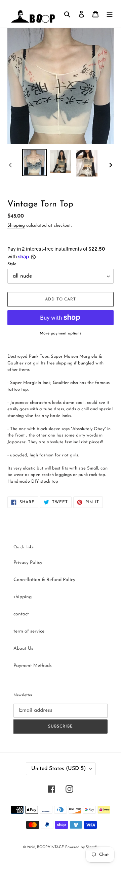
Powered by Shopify (81, 847)
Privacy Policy (27, 562)
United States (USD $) (58, 768)
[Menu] (110, 14)
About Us (23, 648)
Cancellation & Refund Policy (44, 579)
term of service (28, 631)
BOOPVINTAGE (50, 847)
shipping (22, 597)
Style (11, 264)
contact (21, 614)
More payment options (60, 333)
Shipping (16, 225)
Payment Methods (32, 665)
